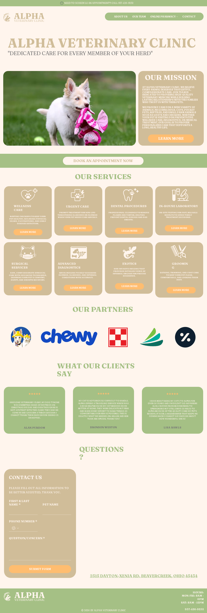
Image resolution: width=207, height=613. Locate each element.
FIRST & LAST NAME (19, 502)
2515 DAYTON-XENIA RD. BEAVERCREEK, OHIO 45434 (143, 575)
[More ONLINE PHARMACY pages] (177, 16)
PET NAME (50, 504)
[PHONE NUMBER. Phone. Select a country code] (15, 528)
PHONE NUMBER (23, 521)
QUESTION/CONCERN (27, 538)
